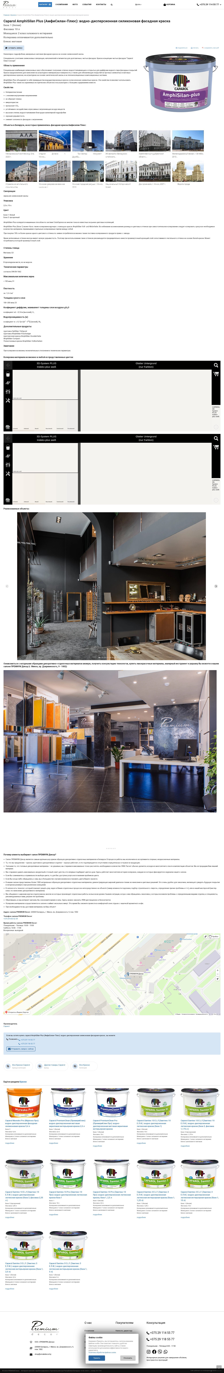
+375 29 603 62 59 (11, 919)
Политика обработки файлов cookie (102, 1352)
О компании (62, 4)
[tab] (99, 657)
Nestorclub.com (217, 1370)
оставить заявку (15, 48)
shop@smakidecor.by (43, 1354)
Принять (96, 1358)
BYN (138, 4)
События (86, 4)
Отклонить (128, 1358)
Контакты (101, 4)
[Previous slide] (7, 586)
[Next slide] (216, 586)
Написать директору (124, 1331)
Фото (75, 4)
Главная (6, 15)
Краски (13, 15)
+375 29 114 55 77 (27, 1040)
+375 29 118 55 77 (27, 1044)
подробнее (9, 1143)
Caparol (7, 1026)
